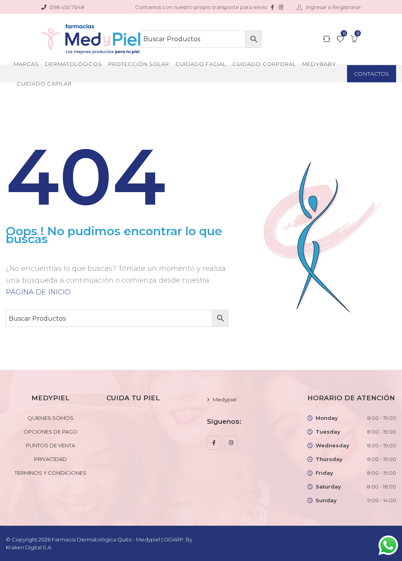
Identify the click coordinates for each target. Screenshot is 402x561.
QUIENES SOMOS (50, 418)
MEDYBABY (319, 64)
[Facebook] (214, 443)
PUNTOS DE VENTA (50, 445)
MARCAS (26, 64)
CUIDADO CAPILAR (44, 83)
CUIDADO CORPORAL (264, 64)
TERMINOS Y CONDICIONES (50, 473)
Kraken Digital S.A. (29, 547)
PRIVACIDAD (50, 459)
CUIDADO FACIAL (200, 64)
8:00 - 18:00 (381, 486)
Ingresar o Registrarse (333, 7)
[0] (340, 39)
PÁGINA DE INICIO (38, 292)
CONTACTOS (371, 73)
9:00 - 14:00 (381, 500)
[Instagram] (231, 443)
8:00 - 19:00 (381, 418)
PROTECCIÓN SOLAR (138, 64)
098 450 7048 (66, 7)
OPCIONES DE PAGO (50, 431)
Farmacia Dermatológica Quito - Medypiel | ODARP (117, 539)
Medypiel (225, 399)
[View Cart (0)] (354, 39)
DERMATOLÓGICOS (73, 64)
